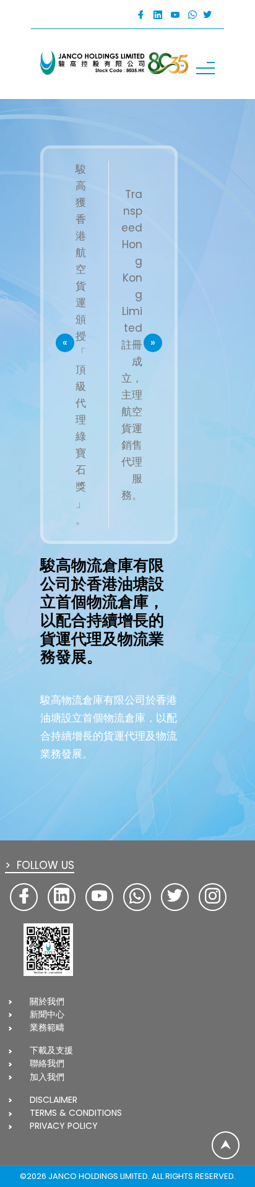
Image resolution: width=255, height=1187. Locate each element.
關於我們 (47, 1001)
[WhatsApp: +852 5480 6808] (192, 15)
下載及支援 (51, 1050)
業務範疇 (47, 1027)
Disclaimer (53, 1100)
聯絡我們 (47, 1063)
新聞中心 (47, 1014)
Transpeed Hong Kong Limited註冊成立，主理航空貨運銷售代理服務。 (131, 345)
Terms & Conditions (76, 1113)
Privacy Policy (64, 1126)
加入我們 (47, 1077)
